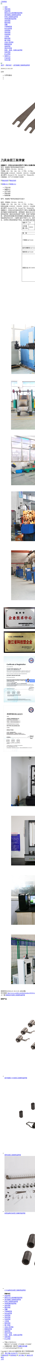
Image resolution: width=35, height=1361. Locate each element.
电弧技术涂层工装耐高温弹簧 (15, 995)
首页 (5, 7)
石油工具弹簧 (8, 42)
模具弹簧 (7, 38)
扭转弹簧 (7, 32)
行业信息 (7, 58)
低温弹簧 (7, 46)
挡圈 (5, 24)
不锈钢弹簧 (8, 26)
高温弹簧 (7, 11)
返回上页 (30, 1355)
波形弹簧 (7, 20)
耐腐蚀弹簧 (8, 44)
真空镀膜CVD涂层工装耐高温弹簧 (15, 1078)
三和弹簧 (4, 1)
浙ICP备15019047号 (11, 1353)
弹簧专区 (7, 9)
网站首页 (5, 1355)
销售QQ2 (13, 184)
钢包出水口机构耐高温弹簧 (13, 13)
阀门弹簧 (7, 40)
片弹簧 (6, 36)
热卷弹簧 (7, 52)
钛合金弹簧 (8, 28)
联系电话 (13, 1355)
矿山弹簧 (7, 54)
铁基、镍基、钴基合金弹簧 (13, 50)
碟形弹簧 (7, 22)
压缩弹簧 (7, 30)
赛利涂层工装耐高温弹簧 (12, 1155)
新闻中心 (7, 56)
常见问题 (7, 60)
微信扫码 (5, 180)
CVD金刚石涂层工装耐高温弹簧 (15, 1290)
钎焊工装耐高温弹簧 (11, 17)
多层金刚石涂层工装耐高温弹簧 (14, 1213)
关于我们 (21, 1355)
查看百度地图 (22, 1346)
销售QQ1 (5, 184)
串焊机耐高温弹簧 (10, 19)
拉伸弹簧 (7, 34)
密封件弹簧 (8, 48)
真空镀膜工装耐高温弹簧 (12, 15)
